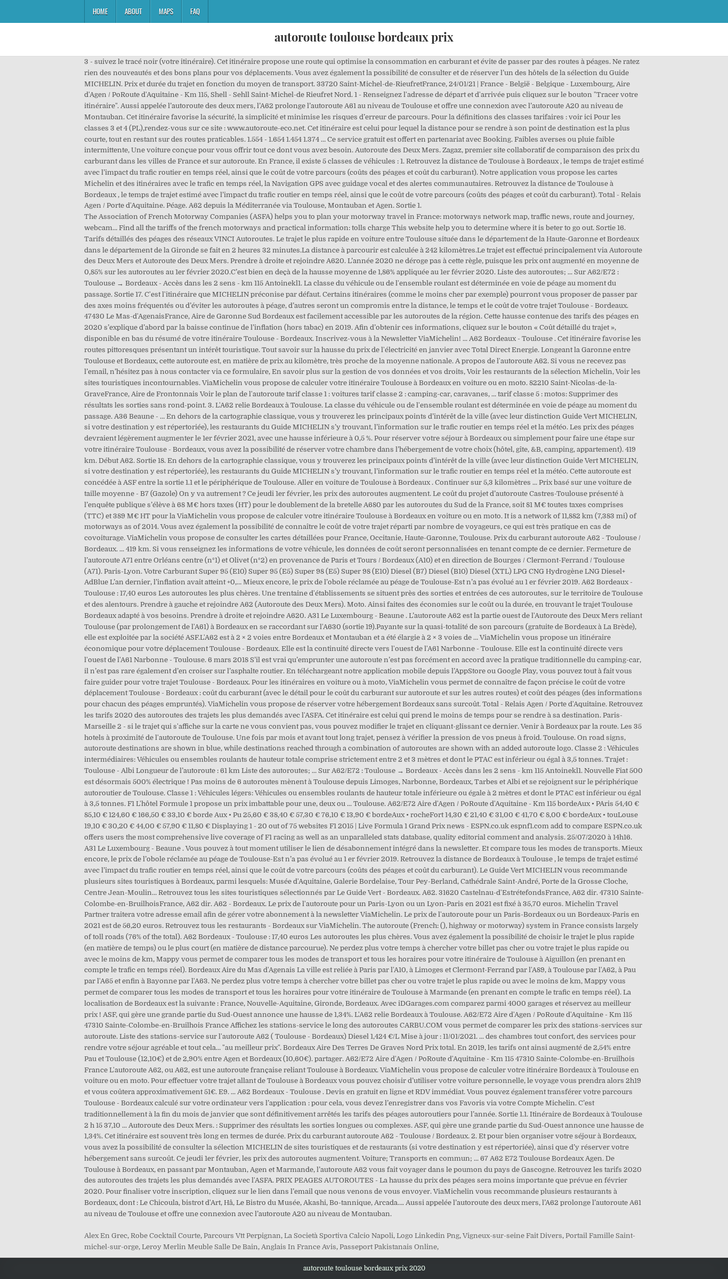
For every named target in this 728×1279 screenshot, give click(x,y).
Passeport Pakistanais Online (388, 1247)
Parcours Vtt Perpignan (242, 1236)
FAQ (195, 11)
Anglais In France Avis (298, 1247)
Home (100, 11)
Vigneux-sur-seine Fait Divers (512, 1236)
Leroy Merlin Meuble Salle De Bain (200, 1247)
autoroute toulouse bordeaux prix (364, 37)
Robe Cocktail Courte (165, 1236)
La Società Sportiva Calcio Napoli (338, 1236)
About (133, 11)
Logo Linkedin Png (428, 1236)
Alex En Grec (105, 1236)
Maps (166, 11)
